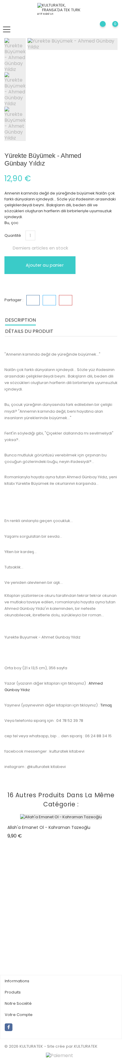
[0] (110, 29)
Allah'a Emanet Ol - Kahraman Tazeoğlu (48, 827)
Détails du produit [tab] (29, 331)
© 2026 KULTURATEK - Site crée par (38, 1046)
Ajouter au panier (44, 265)
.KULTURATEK (85, 1046)
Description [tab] (20, 320)
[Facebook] (8, 1027)
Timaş (106, 705)
